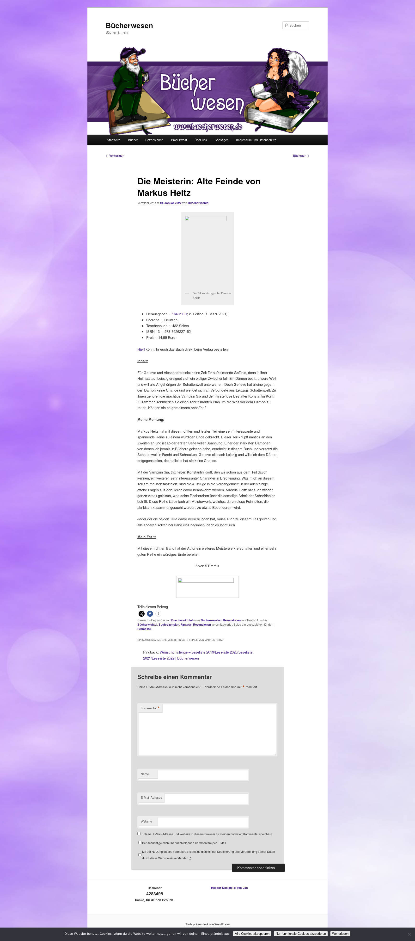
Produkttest (179, 139)
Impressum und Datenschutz (256, 139)
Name (145, 774)
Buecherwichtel (198, 203)
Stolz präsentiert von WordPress (207, 924)
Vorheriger (115, 155)
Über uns (201, 139)
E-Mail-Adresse (151, 797)
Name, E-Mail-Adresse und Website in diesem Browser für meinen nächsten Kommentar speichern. (208, 834)
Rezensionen (154, 139)
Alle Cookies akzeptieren (252, 933)
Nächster (301, 155)
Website (146, 821)
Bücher (133, 139)
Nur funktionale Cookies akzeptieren (301, 933)
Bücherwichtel (147, 624)
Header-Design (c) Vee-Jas (229, 887)
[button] (142, 614)
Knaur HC (179, 313)
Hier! (141, 349)
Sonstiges (222, 139)
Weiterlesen (340, 933)
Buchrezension (211, 620)
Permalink (144, 629)
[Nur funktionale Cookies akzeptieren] (409, 934)
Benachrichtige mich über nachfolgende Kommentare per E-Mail (184, 843)
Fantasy (186, 624)
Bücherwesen (129, 25)
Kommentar (150, 708)
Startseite (113, 139)
